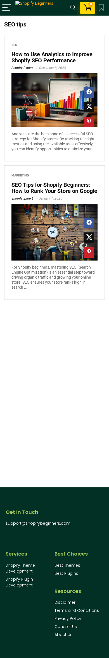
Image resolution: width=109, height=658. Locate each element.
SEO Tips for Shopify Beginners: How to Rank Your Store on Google (54, 187)
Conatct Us (65, 626)
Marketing (20, 175)
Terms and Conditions (76, 610)
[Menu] (6, 8)
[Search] (73, 8)
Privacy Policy (67, 618)
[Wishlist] (101, 7)
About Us (63, 634)
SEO (14, 45)
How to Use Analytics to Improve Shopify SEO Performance (52, 57)
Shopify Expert (22, 68)
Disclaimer (64, 602)
